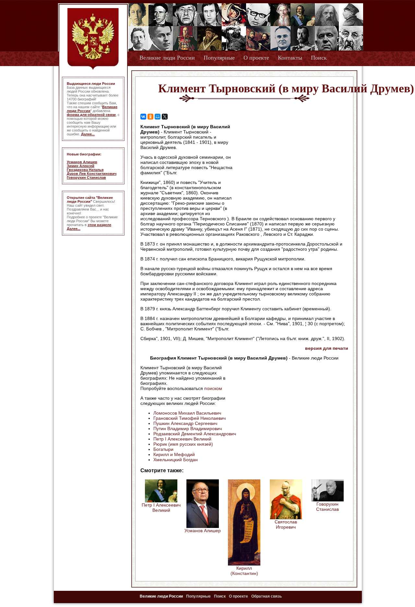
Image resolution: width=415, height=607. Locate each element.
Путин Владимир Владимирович (187, 428)
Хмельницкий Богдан (175, 459)
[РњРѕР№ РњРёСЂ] (157, 117)
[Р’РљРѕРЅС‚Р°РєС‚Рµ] (143, 117)
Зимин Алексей (80, 166)
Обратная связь (266, 596)
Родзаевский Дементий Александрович (194, 433)
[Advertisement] (293, 165)
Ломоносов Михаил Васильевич (187, 413)
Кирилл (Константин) (244, 571)
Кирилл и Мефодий (174, 454)
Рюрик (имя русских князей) (183, 444)
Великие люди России (167, 57)
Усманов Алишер (82, 162)
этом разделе (99, 225)
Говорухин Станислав (86, 177)
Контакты (290, 57)
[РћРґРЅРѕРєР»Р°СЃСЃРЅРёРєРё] (150, 117)
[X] (165, 117)
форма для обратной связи (91, 115)
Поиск (319, 57)
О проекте (256, 57)
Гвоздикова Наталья (85, 170)
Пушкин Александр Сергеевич (185, 423)
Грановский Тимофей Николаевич (189, 418)
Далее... (88, 134)
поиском (213, 388)
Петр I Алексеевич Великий (182, 438)
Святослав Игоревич (286, 524)
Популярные (219, 57)
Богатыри (163, 449)
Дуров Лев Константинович (91, 174)
